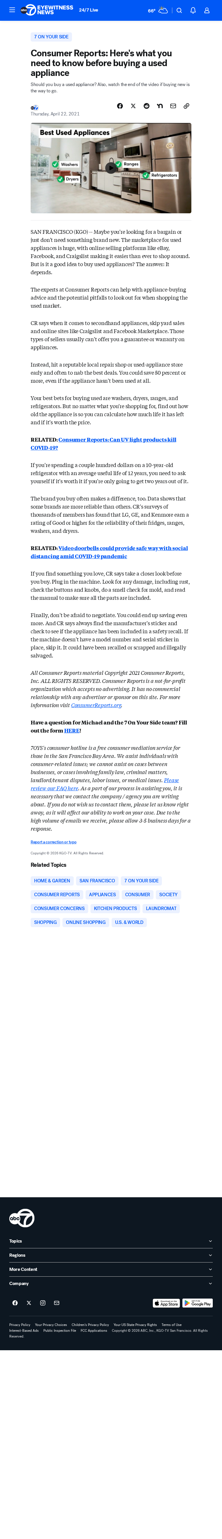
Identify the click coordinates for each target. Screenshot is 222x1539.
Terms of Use (172, 1325)
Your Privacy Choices (51, 1325)
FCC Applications (94, 1330)
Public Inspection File (59, 1330)
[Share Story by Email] (173, 106)
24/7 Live (88, 10)
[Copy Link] (186, 106)
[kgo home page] (21, 1218)
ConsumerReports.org (96, 705)
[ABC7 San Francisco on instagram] (43, 1303)
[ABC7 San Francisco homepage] (47, 10)
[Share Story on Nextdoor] (160, 106)
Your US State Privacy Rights (135, 1325)
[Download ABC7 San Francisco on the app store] (166, 1303)
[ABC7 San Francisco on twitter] (29, 1303)
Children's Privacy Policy (90, 1325)
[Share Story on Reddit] (146, 106)
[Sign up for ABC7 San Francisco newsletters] (56, 1303)
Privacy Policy (19, 1325)
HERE (71, 730)
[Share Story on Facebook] (120, 106)
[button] (12, 10)
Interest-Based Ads (24, 1330)
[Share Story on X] (133, 106)
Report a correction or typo (53, 842)
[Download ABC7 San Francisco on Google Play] (197, 1303)
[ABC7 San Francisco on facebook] (15, 1303)
